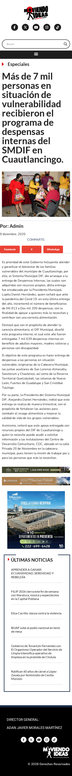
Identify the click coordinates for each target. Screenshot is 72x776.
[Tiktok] (57, 27)
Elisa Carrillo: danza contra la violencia (36, 613)
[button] (36, 54)
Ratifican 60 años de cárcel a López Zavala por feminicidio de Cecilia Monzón (33, 675)
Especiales (18, 64)
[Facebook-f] (14, 27)
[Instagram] (46, 27)
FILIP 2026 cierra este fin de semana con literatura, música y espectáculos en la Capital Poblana (35, 595)
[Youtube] (36, 27)
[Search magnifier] (65, 44)
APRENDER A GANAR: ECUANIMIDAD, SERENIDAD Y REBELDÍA (32, 573)
